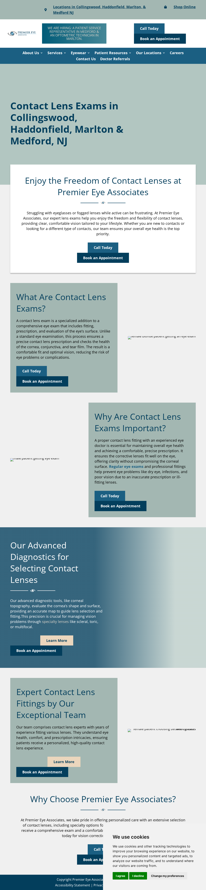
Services (54, 53)
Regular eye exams (126, 466)
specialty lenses (55, 621)
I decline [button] (138, 876)
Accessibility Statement (72, 885)
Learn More (56, 640)
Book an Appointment (160, 38)
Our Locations (148, 53)
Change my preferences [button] (167, 876)
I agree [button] (120, 876)
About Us (31, 53)
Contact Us (86, 59)
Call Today (149, 28)
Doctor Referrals (115, 59)
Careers (177, 53)
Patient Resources (111, 53)
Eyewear (78, 53)
